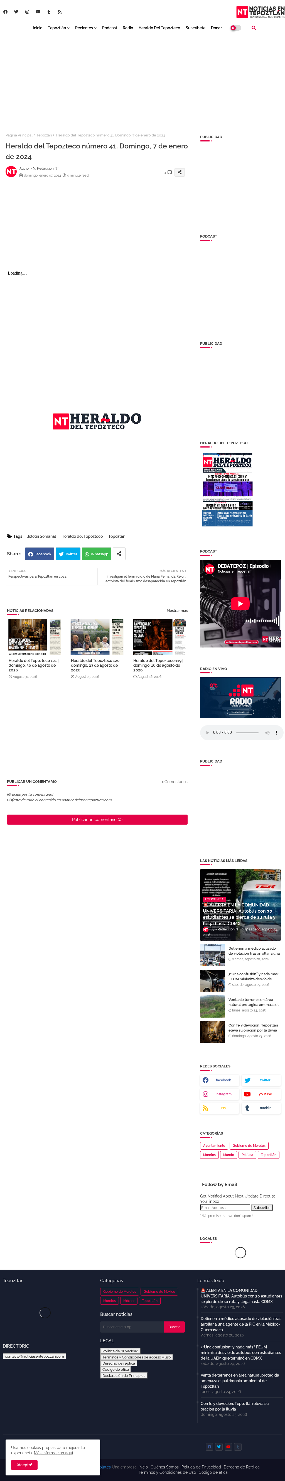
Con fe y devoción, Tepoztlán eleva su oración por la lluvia (253, 1027)
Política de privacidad (120, 1351)
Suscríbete (195, 28)
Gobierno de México (159, 1292)
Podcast (109, 28)
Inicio (37, 28)
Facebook (43, 554)
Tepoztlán (57, 28)
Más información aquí (53, 1453)
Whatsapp (99, 554)
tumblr (265, 1108)
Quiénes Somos (165, 1467)
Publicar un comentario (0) (97, 819)
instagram (224, 1094)
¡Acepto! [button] (24, 1465)
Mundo (228, 1155)
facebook (223, 1080)
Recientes (84, 28)
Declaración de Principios (123, 1375)
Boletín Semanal (41, 536)
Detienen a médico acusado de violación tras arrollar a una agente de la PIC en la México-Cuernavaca (254, 956)
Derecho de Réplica (242, 1467)
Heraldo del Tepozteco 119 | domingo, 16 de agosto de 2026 (158, 665)
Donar (216, 28)
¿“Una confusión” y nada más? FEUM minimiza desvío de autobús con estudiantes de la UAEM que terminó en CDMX (254, 981)
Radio (128, 28)
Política (247, 1155)
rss (223, 1108)
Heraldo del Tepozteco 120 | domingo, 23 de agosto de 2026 (96, 665)
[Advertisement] (142, 81)
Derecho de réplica (118, 1363)
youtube (265, 1094)
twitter (265, 1080)
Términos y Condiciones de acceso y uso (136, 1357)
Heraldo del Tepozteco (159, 28)
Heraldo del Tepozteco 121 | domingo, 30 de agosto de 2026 (34, 665)
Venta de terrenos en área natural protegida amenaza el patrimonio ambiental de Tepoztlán (254, 1007)
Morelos (209, 1155)
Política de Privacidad (201, 1467)
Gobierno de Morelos (249, 1146)
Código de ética (115, 1369)
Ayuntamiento (214, 1146)
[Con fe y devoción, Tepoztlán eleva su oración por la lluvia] (212, 1032)
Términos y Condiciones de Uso (167, 1472)
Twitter (71, 554)
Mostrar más (177, 610)
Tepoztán (44, 135)
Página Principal (19, 135)
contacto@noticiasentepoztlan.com (34, 1356)
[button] (253, 27)
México (128, 1301)
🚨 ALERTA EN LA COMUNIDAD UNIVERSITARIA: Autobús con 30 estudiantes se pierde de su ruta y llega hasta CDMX (241, 1296)
